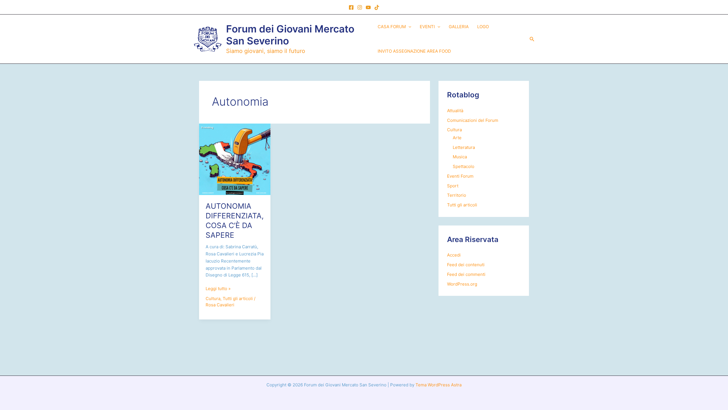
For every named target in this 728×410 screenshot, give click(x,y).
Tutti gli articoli (238, 298)
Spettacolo (463, 166)
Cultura (213, 298)
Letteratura (464, 147)
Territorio (456, 195)
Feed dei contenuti (466, 264)
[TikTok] (376, 7)
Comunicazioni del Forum (472, 120)
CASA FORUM (392, 26)
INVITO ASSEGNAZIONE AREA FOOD (414, 51)
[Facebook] (351, 7)
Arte (457, 137)
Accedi (454, 255)
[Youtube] (368, 7)
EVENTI (427, 26)
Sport (452, 185)
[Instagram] (359, 7)
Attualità (455, 110)
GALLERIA (459, 26)
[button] (408, 27)
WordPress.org (462, 284)
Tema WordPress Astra (438, 385)
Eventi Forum (460, 176)
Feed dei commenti (466, 274)
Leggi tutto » (218, 289)
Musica (460, 156)
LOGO (483, 26)
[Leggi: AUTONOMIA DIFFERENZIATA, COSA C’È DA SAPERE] (234, 158)
